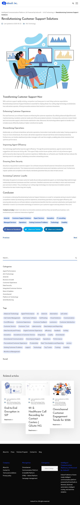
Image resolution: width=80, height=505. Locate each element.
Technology (54, 222)
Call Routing (43, 318)
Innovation (50, 218)
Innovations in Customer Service (24, 335)
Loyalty (50, 335)
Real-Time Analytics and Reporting (52, 343)
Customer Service (10, 326)
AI (37, 314)
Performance (57, 339)
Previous (6, 237)
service (69, 343)
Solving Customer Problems (38, 222)
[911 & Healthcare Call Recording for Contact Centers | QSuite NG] (37, 388)
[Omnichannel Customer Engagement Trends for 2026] (62, 388)
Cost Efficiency (9, 322)
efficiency (48, 330)
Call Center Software (29, 318)
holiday (65, 330)
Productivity (34, 343)
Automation (54, 314)
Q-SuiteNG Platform (28, 473)
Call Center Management (12, 318)
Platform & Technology (10, 297)
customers (53, 322)
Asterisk (6, 218)
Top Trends (48, 347)
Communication (69, 318)
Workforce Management (12, 351)
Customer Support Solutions (21, 218)
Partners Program (22, 452)
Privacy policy (7, 475)
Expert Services (39, 218)
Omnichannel (7, 294)
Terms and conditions (9, 473)
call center (64, 314)
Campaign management (29, 478)
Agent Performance (9, 271)
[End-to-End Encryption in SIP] (13, 388)
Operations (22, 222)
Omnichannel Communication (13, 339)
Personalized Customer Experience (15, 343)
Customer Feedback (40, 322)
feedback (57, 330)
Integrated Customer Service (12, 288)
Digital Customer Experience (33, 330)
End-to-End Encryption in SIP (11, 412)
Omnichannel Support (33, 339)
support (27, 347)
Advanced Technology (11, 314)
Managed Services (10, 222)
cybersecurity (36, 326)
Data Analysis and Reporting (53, 326)
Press (12, 452)
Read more (8, 419)
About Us (6, 452)
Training (57, 347)
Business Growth (8, 280)
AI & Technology (31, 23)
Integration (41, 335)
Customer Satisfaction (67, 322)
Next (75, 237)
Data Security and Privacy (12, 330)
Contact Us (33, 452)
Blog (40, 452)
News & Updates (8, 291)
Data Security (7, 285)
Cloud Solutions (55, 318)
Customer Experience (10, 282)
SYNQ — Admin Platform (29, 475)
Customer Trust (24, 326)
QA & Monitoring (8, 300)
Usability (64, 222)
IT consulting (61, 218)
